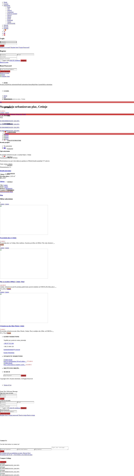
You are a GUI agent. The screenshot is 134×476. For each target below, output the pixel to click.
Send (2, 451)
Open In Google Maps (6, 191)
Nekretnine (7, 5)
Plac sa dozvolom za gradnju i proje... (14, 364)
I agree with (11, 60)
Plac (5, 97)
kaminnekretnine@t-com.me (12, 349)
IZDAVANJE (11, 23)
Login (2, 45)
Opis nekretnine (13, 84)
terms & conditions (14, 60)
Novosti (6, 27)
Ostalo (9, 22)
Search (23, 375)
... (54, 243)
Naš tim (6, 25)
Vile (8, 9)
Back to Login (4, 62)
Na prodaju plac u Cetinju (8, 238)
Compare (3, 462)
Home (5, 2)
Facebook (3, 114)
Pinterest (12, 114)
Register (23, 60)
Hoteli (9, 18)
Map (33, 84)
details (2, 244)
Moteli (9, 17)
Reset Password (5, 71)
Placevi (9, 15)
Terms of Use (7, 385)
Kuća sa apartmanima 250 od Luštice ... (15, 361)
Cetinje (2, 112)
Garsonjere (10, 12)
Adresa (30, 84)
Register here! (4, 415)
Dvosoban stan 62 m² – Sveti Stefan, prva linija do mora (16, 454)
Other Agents (38, 84)
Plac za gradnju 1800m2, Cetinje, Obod (12, 281)
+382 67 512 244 (9, 343)
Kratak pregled (4, 84)
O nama (6, 4)
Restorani (10, 20)
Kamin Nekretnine (9, 352)
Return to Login (4, 73)
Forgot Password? (24, 47)
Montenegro (8, 188)
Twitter (8, 114)
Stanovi (9, 10)
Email (24, 114)
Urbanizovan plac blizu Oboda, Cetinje (12, 326)
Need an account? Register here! (9, 47)
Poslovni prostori (12, 13)
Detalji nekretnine (23, 84)
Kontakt (6, 28)
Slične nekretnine (47, 84)
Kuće (8, 7)
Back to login (23, 415)
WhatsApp (19, 114)
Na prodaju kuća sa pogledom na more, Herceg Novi (15, 453)
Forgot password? (13, 415)
